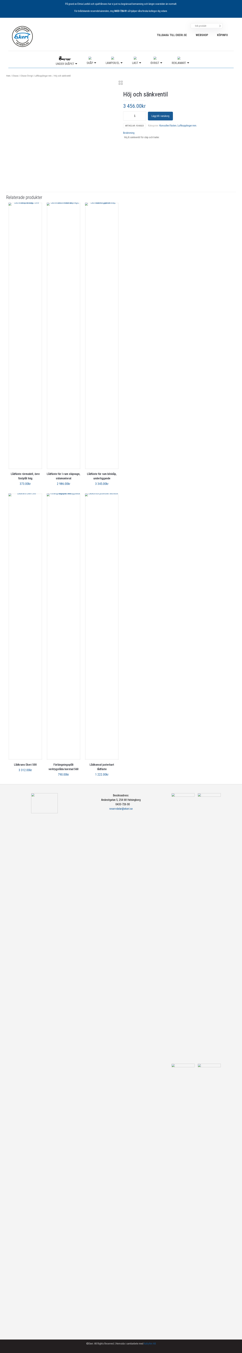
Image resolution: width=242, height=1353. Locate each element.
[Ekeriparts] (22, 36)
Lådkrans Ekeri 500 (25, 764)
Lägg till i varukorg (160, 116)
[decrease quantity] (127, 116)
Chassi (15, 75)
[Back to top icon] (225, 1345)
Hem (8, 75)
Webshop (202, 35)
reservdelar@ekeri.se (121, 808)
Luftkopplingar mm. (43, 75)
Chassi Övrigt (26, 75)
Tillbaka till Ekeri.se (172, 35)
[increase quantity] (142, 116)
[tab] (178, 133)
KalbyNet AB (150, 1343)
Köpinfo (222, 35)
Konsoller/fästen (167, 125)
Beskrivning (128, 132)
